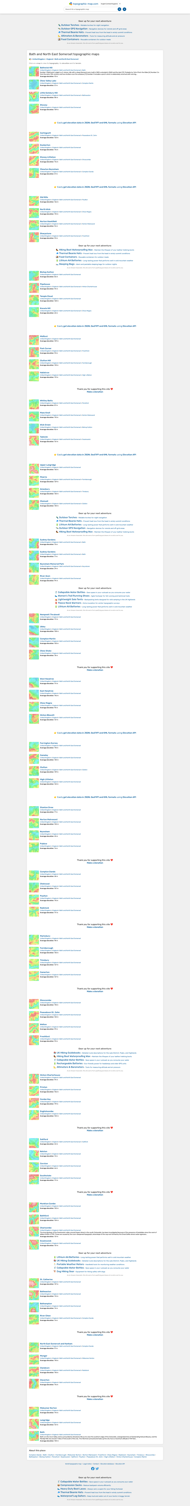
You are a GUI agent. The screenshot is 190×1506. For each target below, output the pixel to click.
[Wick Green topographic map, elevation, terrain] (34, 428)
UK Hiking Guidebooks (68, 1052)
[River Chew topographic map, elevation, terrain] (34, 1319)
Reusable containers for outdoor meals (96, 40)
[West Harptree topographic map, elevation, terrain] (34, 683)
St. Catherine (46, 1279)
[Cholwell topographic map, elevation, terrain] (34, 505)
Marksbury (45, 936)
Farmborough (87, 363)
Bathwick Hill (46, 67)
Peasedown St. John (89, 135)
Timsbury (85, 491)
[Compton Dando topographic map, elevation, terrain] (34, 875)
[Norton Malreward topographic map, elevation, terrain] (34, 823)
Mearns (43, 477)
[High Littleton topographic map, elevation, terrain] (34, 783)
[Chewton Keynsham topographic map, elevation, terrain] (34, 173)
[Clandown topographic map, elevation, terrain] (34, 1372)
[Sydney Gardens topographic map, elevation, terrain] (34, 543)
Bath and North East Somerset (70, 70)
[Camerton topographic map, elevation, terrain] (34, 976)
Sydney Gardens (48, 540)
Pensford (85, 403)
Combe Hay (45, 1099)
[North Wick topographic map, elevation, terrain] (34, 213)
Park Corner (45, 348)
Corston (44, 1163)
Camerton (44, 972)
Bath (84, 70)
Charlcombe (45, 1228)
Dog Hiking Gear (65, 1271)
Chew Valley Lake (48, 81)
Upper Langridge (48, 465)
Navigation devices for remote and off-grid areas (108, 29)
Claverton (44, 1380)
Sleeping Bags (67, 264)
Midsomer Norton (88, 1358)
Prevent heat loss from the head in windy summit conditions (108, 32)
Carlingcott (45, 133)
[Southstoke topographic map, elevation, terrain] (34, 1179)
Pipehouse (45, 284)
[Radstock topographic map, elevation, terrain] (34, 912)
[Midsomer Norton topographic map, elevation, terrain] (34, 1412)
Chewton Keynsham (49, 169)
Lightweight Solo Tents (70, 599)
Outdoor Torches (70, 25)
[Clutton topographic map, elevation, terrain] (34, 771)
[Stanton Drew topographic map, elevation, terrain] (34, 811)
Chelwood (44, 884)
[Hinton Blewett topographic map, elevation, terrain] (34, 719)
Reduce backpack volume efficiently (97, 1485)
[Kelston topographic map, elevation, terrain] (34, 1155)
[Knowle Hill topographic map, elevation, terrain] (34, 312)
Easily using (96, 122)
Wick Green (45, 425)
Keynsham (86, 566)
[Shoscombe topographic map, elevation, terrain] (34, 1004)
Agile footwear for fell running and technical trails (110, 596)
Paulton (85, 200)
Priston (43, 1087)
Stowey (43, 105)
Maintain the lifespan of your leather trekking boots (114, 250)
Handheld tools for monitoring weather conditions (105, 1264)
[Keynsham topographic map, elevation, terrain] (34, 835)
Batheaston (86, 95)
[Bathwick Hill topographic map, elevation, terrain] (34, 71)
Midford (44, 336)
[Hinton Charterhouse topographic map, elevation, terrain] (34, 1079)
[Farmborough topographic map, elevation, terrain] (34, 952)
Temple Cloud (46, 296)
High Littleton (87, 375)
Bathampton (46, 1303)
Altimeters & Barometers (74, 35)
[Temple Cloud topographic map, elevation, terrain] (34, 300)
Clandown (44, 1368)
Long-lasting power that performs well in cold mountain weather (108, 261)
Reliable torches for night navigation (95, 25)
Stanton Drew (46, 807)
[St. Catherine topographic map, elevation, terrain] (34, 1283)
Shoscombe (86, 160)
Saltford (44, 1139)
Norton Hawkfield (48, 221)
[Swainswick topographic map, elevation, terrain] (34, 1245)
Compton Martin (87, 83)
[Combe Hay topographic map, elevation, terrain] (34, 1103)
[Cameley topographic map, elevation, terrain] (34, 759)
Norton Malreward (88, 224)
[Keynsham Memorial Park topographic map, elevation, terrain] (34, 568)
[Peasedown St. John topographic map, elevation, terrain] (34, 1016)
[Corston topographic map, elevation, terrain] (34, 1167)
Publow (43, 843)
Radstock (44, 908)
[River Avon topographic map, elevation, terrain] (34, 580)
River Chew (45, 1315)
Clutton (84, 504)
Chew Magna (86, 212)
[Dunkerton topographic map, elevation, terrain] (34, 149)
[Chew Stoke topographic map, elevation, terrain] (34, 654)
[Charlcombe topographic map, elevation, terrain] (34, 1232)
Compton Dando (88, 172)
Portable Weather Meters (70, 1264)
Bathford (44, 1215)
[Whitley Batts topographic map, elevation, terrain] (34, 404)
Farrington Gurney (49, 743)
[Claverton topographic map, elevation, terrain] (34, 1384)
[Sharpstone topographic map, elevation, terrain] (34, 237)
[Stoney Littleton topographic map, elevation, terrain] (34, 161)
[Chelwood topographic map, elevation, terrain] (34, 887)
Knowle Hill (45, 308)
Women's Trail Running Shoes (74, 595)
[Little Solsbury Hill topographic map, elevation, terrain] (34, 97)
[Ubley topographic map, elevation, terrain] (34, 630)
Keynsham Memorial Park (52, 564)
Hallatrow (44, 372)
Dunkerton (45, 145)
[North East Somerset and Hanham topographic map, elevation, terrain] (34, 1347)
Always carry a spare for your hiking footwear (105, 1489)
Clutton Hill (45, 360)
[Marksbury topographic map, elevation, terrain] (34, 940)
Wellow (43, 1024)
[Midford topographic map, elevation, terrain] (34, 340)
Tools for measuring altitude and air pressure (107, 36)
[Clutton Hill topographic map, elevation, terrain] (34, 364)
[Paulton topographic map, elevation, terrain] (34, 900)
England (55, 70)
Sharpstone (45, 233)
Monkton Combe (48, 1203)
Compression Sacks (71, 1485)
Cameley (44, 755)
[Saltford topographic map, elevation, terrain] (34, 1143)
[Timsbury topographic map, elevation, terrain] (34, 964)
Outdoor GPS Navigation (74, 28)
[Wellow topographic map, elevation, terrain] (34, 1028)
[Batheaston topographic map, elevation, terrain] (34, 1295)
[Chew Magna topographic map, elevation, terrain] (34, 707)
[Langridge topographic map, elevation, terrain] (34, 1424)
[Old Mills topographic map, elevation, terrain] (34, 201)
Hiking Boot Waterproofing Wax (76, 249)
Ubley (42, 626)
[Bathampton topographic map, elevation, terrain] (34, 1307)
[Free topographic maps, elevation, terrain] (30, 59)
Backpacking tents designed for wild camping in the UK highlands (110, 600)
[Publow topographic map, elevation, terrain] (34, 847)
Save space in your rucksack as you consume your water (108, 592)
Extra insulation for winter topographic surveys (101, 603)
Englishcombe (46, 1111)
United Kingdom (45, 70)
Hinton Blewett (47, 715)
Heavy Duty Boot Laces (73, 1488)
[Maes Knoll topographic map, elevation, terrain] (34, 416)
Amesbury (45, 489)
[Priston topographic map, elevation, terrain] (34, 1091)
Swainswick (86, 439)
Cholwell (44, 501)
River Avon (45, 576)
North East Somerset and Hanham (56, 1344)
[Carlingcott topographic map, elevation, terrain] (34, 137)
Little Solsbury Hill (49, 93)
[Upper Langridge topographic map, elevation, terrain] (34, 469)
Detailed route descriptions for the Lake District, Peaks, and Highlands (109, 1053)
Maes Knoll (45, 412)
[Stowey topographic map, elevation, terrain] (34, 109)
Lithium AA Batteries (70, 260)
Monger (43, 1356)
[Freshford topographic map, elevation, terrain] (34, 1040)
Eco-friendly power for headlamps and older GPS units (105, 1064)
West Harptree (47, 679)
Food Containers (70, 39)
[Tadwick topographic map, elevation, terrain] (34, 441)
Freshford (85, 236)
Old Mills (44, 197)
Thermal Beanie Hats (72, 32)
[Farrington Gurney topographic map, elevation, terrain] (34, 747)
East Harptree (46, 691)
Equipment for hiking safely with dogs (90, 1272)
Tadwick (44, 437)
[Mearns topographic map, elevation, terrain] (34, 481)
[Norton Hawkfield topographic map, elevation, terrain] (34, 225)
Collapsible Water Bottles (71, 592)
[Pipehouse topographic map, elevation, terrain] (34, 288)
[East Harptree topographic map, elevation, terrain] (34, 695)
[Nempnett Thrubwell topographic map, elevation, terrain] (34, 618)
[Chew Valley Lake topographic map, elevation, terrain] (34, 84)
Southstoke (45, 1175)
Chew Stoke (45, 651)
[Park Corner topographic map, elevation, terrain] (34, 352)
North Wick (45, 209)
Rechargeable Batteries (70, 1063)
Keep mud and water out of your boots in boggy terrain (108, 1496)
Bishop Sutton (47, 272)
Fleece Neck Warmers (69, 602)
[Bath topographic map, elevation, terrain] (34, 1436)
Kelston (43, 1151)
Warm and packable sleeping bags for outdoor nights (96, 264)
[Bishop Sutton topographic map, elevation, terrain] (34, 276)
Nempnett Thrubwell (50, 614)
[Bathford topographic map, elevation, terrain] (34, 1219)
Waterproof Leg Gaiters (73, 1495)
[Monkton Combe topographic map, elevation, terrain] (34, 1207)
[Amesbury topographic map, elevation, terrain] (34, 493)
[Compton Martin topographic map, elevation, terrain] (34, 642)
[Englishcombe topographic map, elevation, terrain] (34, 1115)
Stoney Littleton (48, 157)
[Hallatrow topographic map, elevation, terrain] (34, 376)
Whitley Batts (46, 400)
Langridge (45, 1420)
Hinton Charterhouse (89, 287)
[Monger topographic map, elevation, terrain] (34, 1359)
